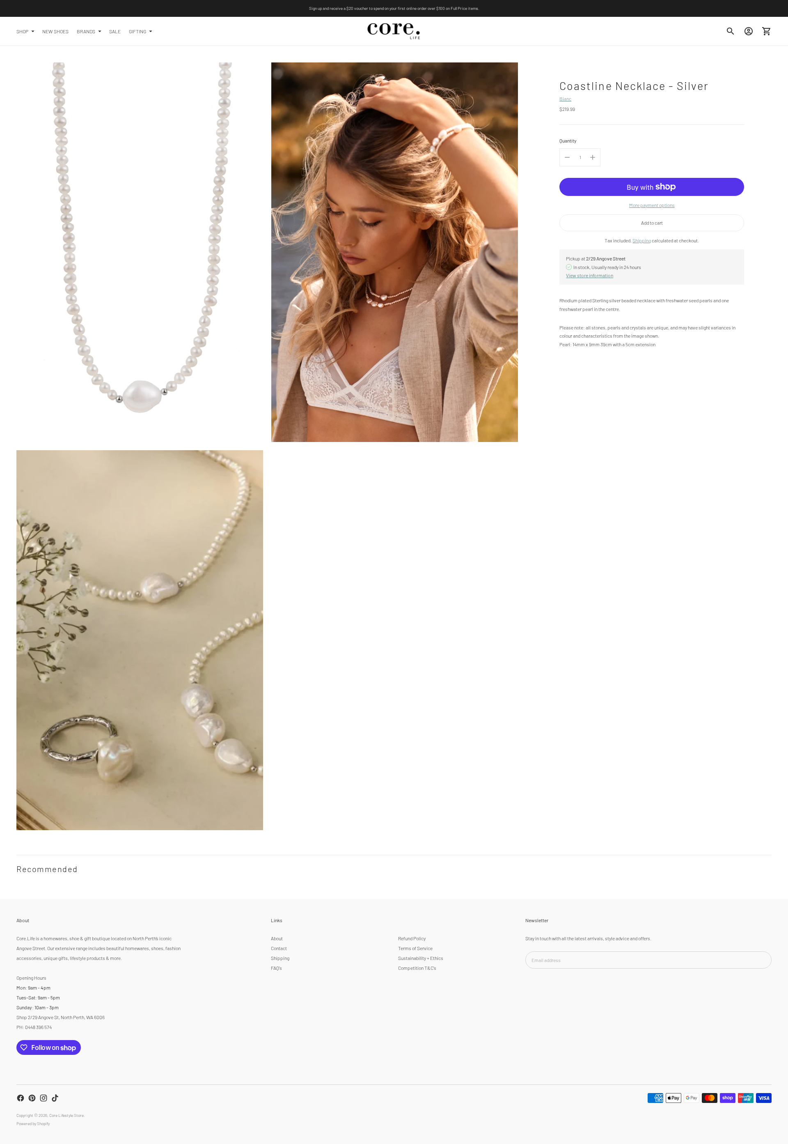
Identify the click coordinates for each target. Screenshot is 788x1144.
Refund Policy (412, 938)
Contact (279, 948)
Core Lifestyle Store (66, 1115)
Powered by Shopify (33, 1123)
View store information (589, 275)
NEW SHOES (55, 31)
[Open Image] (139, 252)
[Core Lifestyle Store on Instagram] (43, 1098)
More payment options (652, 205)
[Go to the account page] (749, 31)
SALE (115, 31)
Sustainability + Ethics (420, 958)
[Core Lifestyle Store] (394, 31)
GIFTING (137, 31)
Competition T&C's (417, 968)
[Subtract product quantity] (567, 157)
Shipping (641, 240)
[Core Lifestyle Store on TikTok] (55, 1098)
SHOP (22, 31)
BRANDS (86, 31)
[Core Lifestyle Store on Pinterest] (32, 1098)
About (277, 938)
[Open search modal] (731, 31)
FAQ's (276, 968)
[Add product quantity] (592, 157)
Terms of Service (415, 948)
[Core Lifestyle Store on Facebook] (20, 1098)
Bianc (565, 98)
